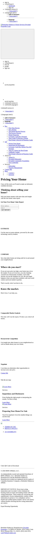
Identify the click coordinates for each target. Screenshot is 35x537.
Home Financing (14, 135)
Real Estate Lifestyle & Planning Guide (21, 140)
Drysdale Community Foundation (19, 161)
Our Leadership (13, 162)
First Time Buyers (14, 128)
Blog (6, 171)
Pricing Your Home (14, 143)
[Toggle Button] (17, 44)
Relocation (12, 166)
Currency (11, 173)
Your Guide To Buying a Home (18, 138)
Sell (6, 142)
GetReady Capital (14, 152)
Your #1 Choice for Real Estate (18, 150)
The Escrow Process (15, 133)
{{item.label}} (13, 11)
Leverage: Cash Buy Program (18, 136)
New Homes (12, 130)
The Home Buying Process (17, 131)
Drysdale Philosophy (15, 159)
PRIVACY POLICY (11, 428)
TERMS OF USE (10, 427)
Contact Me (8, 169)
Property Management (15, 168)
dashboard (12, 6)
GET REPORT (6, 210)
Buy (6, 126)
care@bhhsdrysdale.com (8, 533)
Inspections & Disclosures (16, 145)
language (11, 174)
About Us (12, 157)
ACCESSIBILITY (10, 432)
